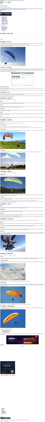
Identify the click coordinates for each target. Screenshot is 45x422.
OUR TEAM (3, 408)
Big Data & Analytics (32, 8)
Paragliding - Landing (4, 19)
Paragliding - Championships (5, 21)
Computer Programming (10, 8)
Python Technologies (2, 8)
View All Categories (23, 9)
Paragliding (3, 31)
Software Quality (13, 9)
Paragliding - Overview (4, 17)
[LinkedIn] (2, 1)
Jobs (1, 10)
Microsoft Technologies (37, 8)
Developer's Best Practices (5, 27)
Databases (6, 8)
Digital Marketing (9, 9)
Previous (2, 39)
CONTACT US (3, 410)
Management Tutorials (17, 9)
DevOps (40, 8)
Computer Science (23, 8)
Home (0, 31)
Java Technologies (19, 8)
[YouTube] (1, 1)
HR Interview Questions (4, 29)
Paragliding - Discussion (4, 24)
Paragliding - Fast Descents (5, 20)
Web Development (15, 8)
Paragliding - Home (4, 16)
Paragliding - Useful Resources (5, 23)
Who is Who (3, 30)
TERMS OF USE (4, 411)
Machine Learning (5, 9)
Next (3, 345)
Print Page (2, 344)
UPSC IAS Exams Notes (4, 26)
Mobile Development (27, 8)
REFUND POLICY (4, 412)
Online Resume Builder (4, 28)
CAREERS (3, 409)
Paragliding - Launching (4, 18)
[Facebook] (0, 1)
